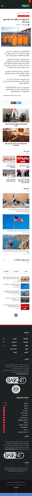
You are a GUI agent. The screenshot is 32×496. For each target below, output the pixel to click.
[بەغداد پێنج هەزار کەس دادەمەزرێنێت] (9, 159)
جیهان (26, 349)
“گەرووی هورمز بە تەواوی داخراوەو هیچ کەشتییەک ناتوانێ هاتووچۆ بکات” (16, 251)
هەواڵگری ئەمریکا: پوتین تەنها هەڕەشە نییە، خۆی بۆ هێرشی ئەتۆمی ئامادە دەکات (23, 181)
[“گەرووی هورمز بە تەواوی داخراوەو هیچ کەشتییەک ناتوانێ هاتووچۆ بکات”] (16, 241)
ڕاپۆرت (25, 408)
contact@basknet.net (22, 374)
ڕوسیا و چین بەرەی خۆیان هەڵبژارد (24, 166)
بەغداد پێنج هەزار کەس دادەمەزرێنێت (10, 166)
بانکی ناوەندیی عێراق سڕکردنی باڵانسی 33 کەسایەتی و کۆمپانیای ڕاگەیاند (11, 305)
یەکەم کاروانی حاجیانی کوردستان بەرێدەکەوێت (10, 180)
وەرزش (15, 338)
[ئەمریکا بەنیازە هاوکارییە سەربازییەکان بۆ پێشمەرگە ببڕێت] (16, 221)
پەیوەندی (16, 487)
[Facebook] (16, 315)
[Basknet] (25, 6)
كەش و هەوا (24, 413)
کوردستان (25, 342)
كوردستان (23, 16)
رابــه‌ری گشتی (23, 417)
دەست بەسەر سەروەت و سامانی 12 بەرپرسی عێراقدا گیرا (13, 298)
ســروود (25, 429)
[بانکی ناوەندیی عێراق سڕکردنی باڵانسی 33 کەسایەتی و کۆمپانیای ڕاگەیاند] (25, 307)
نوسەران (14, 345)
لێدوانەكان (6, 271)
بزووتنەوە (26, 338)
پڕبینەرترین (16, 271)
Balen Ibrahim (24, 25)
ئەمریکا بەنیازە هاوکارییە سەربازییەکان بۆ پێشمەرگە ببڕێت (18, 231)
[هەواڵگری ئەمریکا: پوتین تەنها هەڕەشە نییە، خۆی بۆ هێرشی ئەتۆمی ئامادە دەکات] (23, 173)
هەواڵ (19, 16)
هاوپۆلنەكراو (24, 427)
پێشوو (26, 271)
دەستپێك (24, 12)
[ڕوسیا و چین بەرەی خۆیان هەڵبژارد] (23, 159)
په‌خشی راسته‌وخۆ (22, 432)
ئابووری (19, 12)
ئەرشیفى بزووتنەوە (22, 420)
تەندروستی (14, 342)
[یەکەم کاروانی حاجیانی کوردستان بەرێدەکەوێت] (9, 173)
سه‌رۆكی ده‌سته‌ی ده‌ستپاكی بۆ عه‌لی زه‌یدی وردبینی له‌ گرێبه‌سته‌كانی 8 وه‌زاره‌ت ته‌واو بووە (18, 210)
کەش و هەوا (13, 349)
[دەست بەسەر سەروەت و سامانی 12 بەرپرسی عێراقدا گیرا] (25, 300)
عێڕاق (26, 345)
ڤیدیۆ (15, 352)
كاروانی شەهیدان (23, 425)
